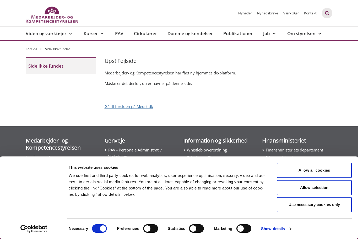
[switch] (150, 228)
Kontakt (310, 13)
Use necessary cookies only (314, 204)
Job (266, 33)
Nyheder (245, 13)
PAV (119, 33)
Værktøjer (291, 13)
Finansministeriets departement (294, 150)
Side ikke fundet (45, 66)
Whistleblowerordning (207, 150)
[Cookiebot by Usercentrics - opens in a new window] (34, 229)
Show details (273, 228)
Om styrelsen (301, 33)
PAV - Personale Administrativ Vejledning (135, 153)
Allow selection (314, 187)
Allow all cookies (314, 170)
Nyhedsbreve (267, 13)
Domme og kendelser (190, 33)
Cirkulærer (145, 33)
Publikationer (238, 33)
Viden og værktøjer (46, 33)
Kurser (91, 33)
